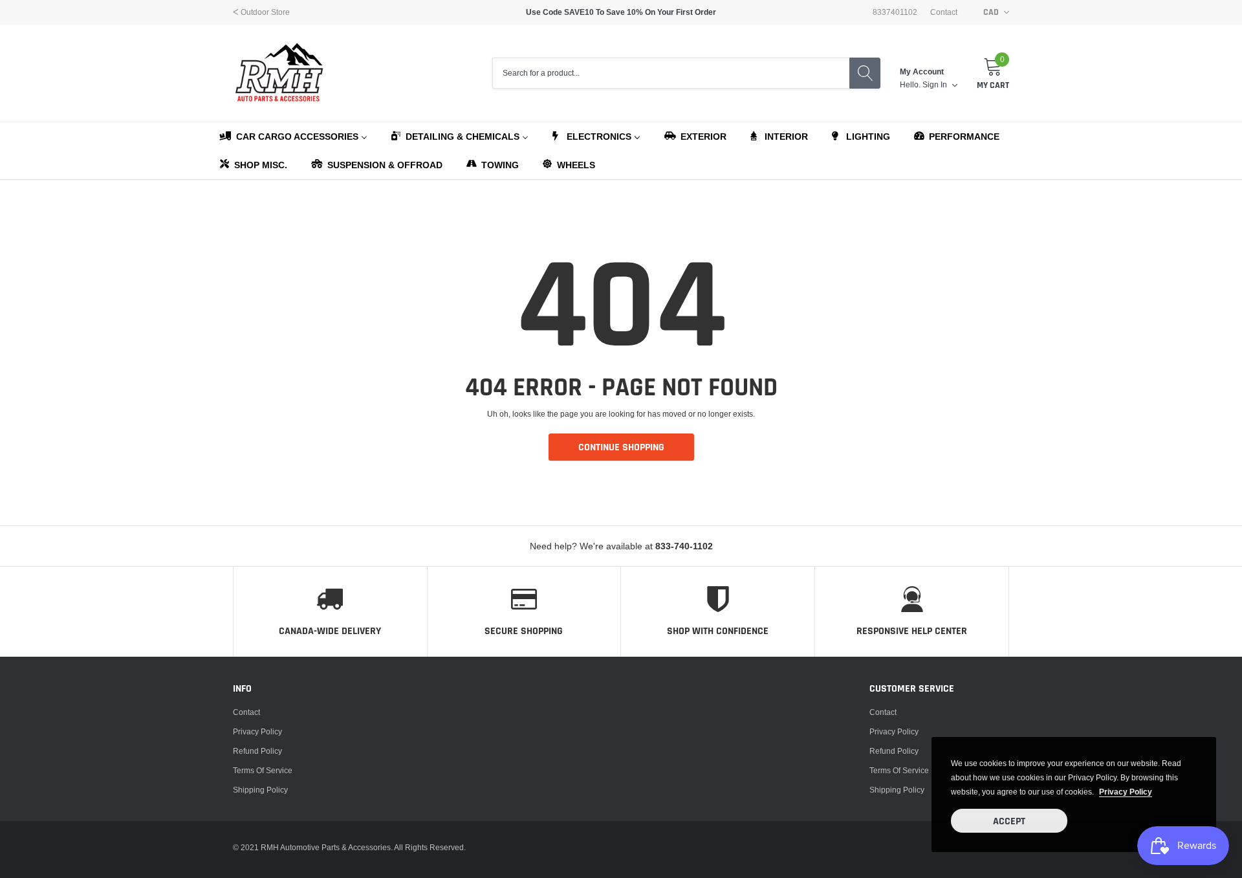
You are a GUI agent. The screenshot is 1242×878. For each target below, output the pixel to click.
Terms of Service (262, 770)
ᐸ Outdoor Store (261, 12)
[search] (864, 73)
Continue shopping (621, 447)
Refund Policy (257, 751)
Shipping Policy (260, 790)
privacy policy (1125, 791)
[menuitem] (293, 136)
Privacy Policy (257, 731)
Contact (943, 12)
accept (1009, 821)
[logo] (280, 73)
